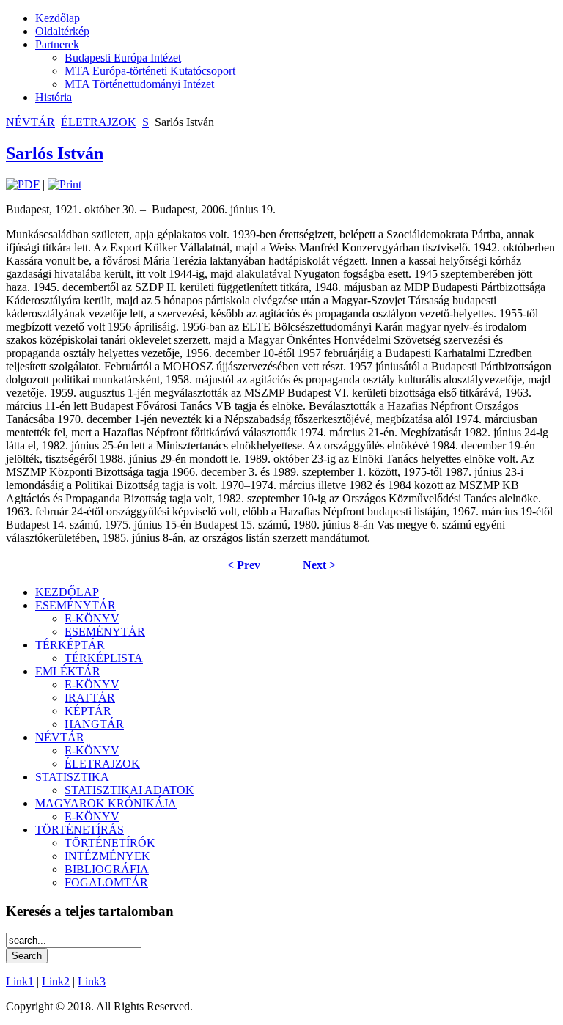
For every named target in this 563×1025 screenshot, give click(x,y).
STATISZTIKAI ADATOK (129, 790)
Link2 (56, 981)
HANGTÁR (94, 724)
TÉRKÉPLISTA (104, 658)
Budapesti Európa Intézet (123, 57)
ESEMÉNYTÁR (75, 605)
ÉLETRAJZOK (98, 122)
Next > (319, 565)
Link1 (20, 981)
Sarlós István (54, 153)
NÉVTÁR (30, 122)
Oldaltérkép (62, 31)
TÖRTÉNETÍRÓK (110, 843)
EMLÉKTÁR (67, 671)
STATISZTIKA (72, 777)
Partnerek (57, 44)
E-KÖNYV (92, 618)
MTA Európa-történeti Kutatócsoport (150, 71)
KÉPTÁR (88, 711)
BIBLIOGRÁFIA (107, 869)
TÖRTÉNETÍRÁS (79, 829)
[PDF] (23, 184)
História (53, 97)
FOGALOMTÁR (106, 882)
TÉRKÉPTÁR (70, 645)
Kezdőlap (57, 18)
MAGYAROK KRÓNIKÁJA (106, 803)
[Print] (64, 184)
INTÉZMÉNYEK (107, 856)
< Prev (243, 565)
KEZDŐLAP (67, 592)
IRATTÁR (90, 697)
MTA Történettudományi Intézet (139, 84)
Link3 (92, 981)
